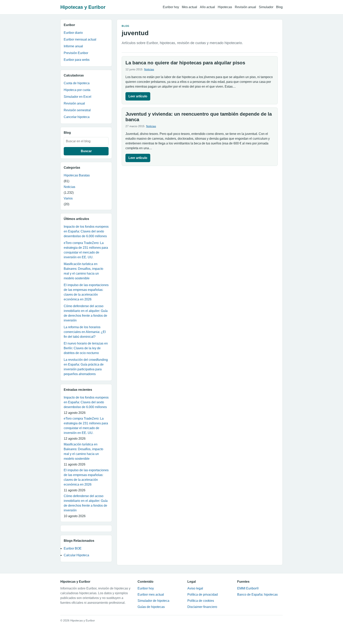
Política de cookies (200, 600)
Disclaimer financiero (202, 607)
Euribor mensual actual (80, 39)
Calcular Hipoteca (76, 555)
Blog (279, 7)
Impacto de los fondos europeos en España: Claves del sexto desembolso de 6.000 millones (86, 231)
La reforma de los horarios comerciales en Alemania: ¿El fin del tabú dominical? (85, 331)
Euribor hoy (171, 7)
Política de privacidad (202, 594)
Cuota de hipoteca (77, 83)
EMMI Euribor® (248, 588)
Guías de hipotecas (151, 607)
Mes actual (189, 7)
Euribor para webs (77, 59)
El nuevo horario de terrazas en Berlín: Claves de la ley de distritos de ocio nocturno (86, 348)
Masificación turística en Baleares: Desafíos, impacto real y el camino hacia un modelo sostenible (83, 271)
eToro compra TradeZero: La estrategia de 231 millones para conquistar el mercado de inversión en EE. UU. (86, 250)
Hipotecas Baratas (77, 175)
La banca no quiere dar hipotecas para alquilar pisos (185, 62)
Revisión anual (245, 7)
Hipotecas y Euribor (82, 7)
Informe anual (73, 46)
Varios (68, 198)
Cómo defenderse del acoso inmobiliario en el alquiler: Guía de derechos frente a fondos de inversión (86, 313)
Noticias (69, 187)
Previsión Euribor (76, 53)
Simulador (266, 7)
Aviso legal (195, 588)
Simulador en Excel (77, 96)
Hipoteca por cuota (77, 90)
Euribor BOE (73, 548)
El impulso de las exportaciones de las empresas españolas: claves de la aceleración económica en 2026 (86, 292)
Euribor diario (73, 32)
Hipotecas (225, 7)
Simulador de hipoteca (153, 600)
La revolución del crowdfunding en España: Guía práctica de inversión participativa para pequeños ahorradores (86, 367)
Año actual (207, 7)
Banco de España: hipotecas (257, 594)
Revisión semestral (77, 110)
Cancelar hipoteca (77, 117)
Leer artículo (137, 96)
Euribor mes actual (151, 594)
